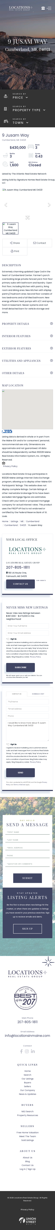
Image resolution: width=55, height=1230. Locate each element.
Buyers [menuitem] (27, 1082)
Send (20, 772)
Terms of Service (19, 785)
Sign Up (27, 928)
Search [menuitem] (27, 1074)
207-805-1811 (18, 567)
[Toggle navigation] (49, 8)
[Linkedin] (33, 1052)
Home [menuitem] (27, 1071)
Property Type (27, 110)
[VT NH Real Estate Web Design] (27, 1221)
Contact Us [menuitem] (28, 1165)
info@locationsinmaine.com (27, 1035)
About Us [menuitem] (27, 1157)
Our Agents (41, 580)
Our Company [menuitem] (27, 1090)
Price (18, 97)
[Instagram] (27, 1052)
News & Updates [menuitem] (27, 1094)
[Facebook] (21, 1052)
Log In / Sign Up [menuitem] (28, 1169)
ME (22, 521)
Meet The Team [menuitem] (27, 1136)
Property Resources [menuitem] (27, 1115)
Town (18, 123)
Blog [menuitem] (27, 1161)
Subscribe (20, 667)
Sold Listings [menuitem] (27, 1140)
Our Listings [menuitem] (28, 1078)
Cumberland (32, 521)
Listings (14, 521)
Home (5, 521)
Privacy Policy (10, 466)
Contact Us (20, 583)
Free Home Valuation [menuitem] (28, 1132)
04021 (23, 525)
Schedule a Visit (38, 694)
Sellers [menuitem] (27, 1086)
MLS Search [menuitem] (27, 1111)
